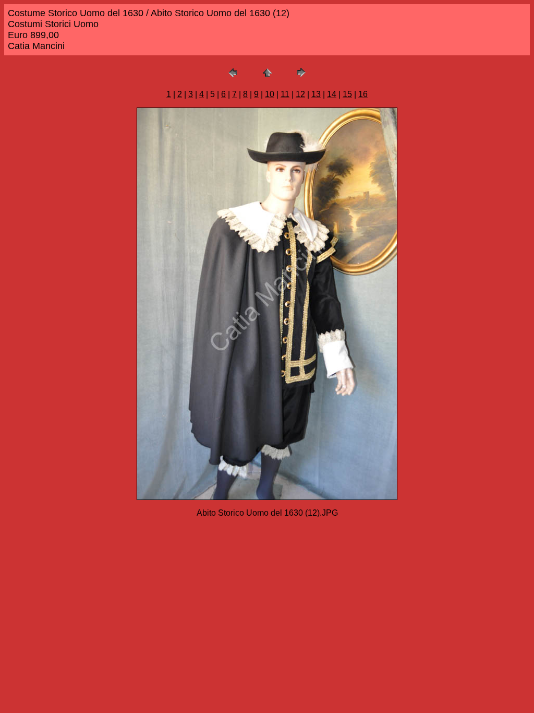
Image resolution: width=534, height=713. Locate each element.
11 (285, 94)
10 (269, 94)
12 (300, 94)
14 (331, 94)
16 (363, 94)
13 (316, 94)
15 (347, 94)
